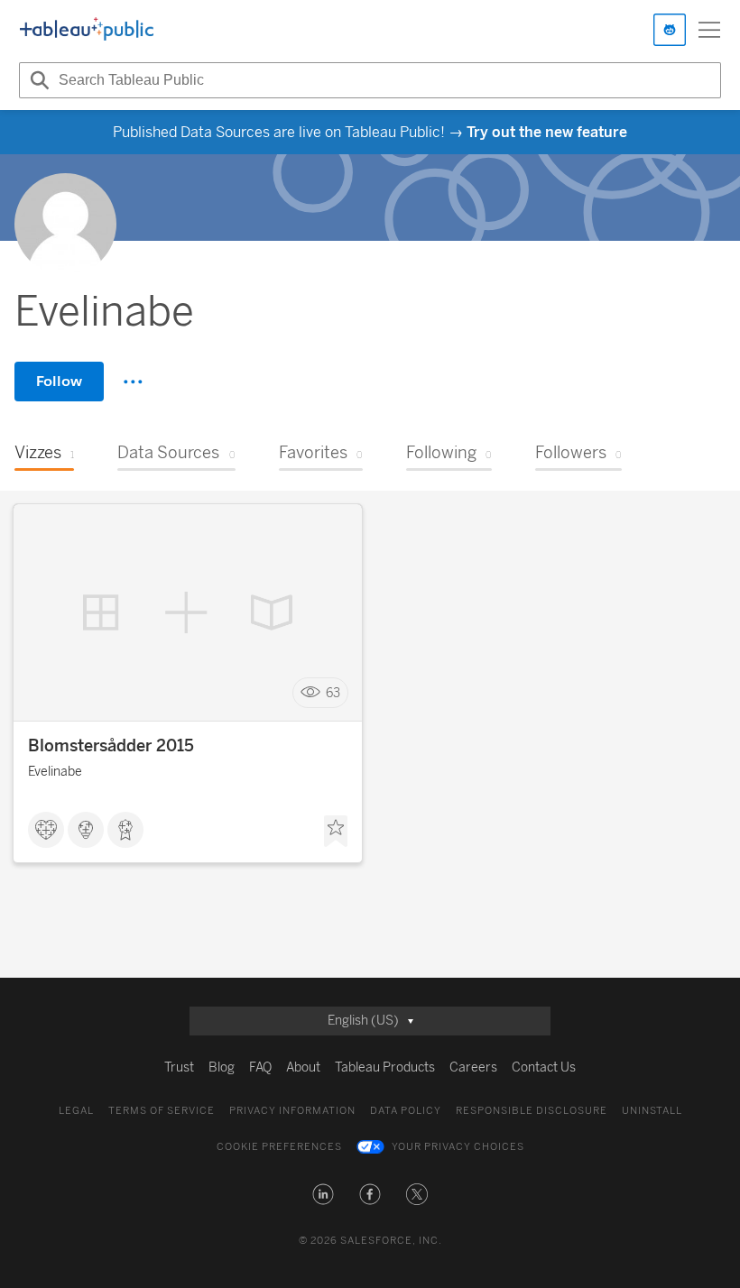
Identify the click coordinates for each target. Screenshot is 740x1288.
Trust (179, 1067)
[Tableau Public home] (86, 29)
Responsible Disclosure (531, 1111)
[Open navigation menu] (709, 29)
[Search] (37, 80)
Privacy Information (292, 1111)
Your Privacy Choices (458, 1147)
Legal (76, 1111)
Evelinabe (55, 771)
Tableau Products (385, 1067)
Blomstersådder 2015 (111, 746)
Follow (59, 381)
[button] (323, 1194)
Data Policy (405, 1111)
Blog (221, 1067)
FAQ (260, 1067)
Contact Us (544, 1067)
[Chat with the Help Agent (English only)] (669, 30)
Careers (473, 1067)
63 (333, 693)
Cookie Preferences (279, 1147)
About (303, 1067)
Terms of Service (161, 1111)
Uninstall (652, 1111)
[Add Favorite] (335, 831)
